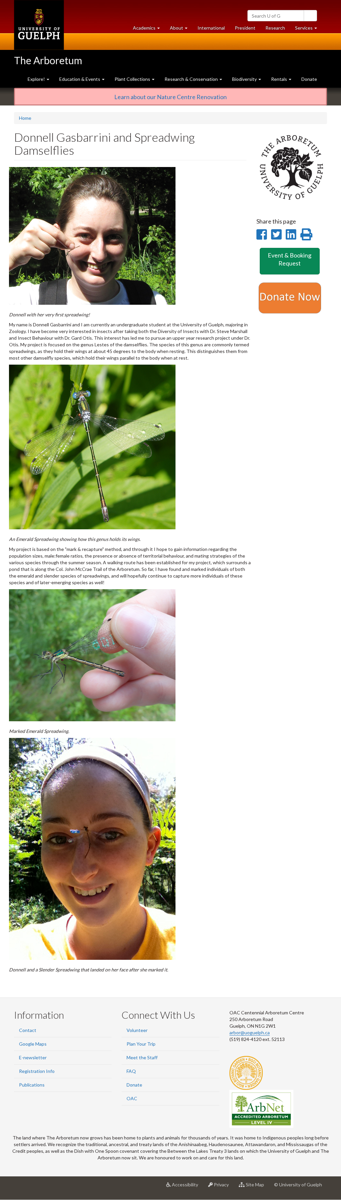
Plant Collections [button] (133, 79)
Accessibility (187, 1187)
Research (277, 30)
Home (25, 118)
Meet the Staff (142, 1057)
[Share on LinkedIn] (291, 234)
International (211, 28)
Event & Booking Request (289, 259)
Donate (309, 79)
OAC (132, 1098)
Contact (27, 1030)
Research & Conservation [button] (192, 79)
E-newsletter (33, 1057)
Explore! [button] (37, 79)
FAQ (131, 1071)
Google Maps (33, 1044)
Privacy (223, 1187)
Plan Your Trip (141, 1044)
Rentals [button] (279, 79)
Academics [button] (149, 30)
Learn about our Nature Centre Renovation (170, 96)
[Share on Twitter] (276, 234)
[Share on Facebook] (261, 234)
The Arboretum (48, 60)
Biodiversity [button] (245, 79)
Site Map (257, 1187)
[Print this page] (306, 234)
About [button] (181, 30)
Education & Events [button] (80, 79)
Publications (32, 1085)
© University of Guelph (298, 1184)
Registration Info (37, 1071)
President (245, 28)
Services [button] (308, 30)
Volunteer (137, 1030)
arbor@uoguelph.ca (249, 1032)
